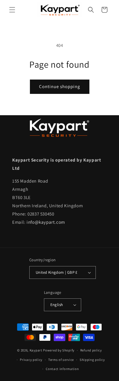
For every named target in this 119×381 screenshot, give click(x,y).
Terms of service (61, 360)
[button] (12, 9)
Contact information (62, 369)
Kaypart (36, 350)
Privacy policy (31, 360)
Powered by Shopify (58, 350)
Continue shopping (59, 86)
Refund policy (91, 350)
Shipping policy (92, 360)
